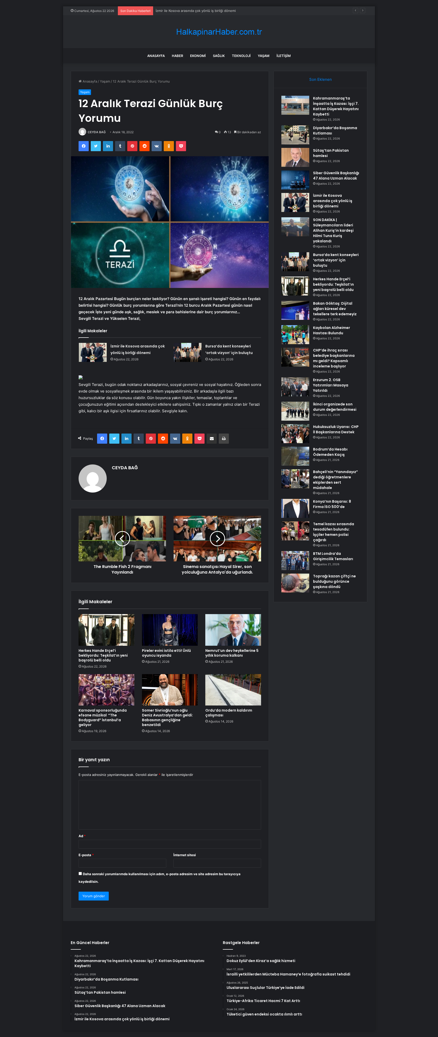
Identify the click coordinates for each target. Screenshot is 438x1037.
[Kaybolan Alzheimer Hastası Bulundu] (295, 334)
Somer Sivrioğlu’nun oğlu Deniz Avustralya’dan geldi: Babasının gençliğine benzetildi (167, 717)
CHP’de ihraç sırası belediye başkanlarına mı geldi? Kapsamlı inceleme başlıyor (334, 358)
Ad (82, 836)
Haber (177, 56)
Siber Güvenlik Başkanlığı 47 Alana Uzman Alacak (336, 175)
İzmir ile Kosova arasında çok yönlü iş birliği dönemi (196, 11)
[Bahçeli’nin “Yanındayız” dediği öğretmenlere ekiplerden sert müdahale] (295, 478)
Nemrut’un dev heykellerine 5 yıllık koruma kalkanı (232, 653)
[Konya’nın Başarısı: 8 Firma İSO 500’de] (295, 508)
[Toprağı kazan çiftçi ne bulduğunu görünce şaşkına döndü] (295, 583)
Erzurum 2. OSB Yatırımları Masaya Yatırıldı (330, 385)
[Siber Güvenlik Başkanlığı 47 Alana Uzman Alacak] (295, 179)
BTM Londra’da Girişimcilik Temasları (333, 556)
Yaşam (263, 56)
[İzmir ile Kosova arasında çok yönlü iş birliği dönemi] (93, 352)
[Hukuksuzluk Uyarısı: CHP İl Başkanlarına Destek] (295, 433)
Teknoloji (241, 56)
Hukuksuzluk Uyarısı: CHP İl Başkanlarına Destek (336, 429)
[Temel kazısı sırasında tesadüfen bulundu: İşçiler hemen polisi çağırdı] (295, 530)
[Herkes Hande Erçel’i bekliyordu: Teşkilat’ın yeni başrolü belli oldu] (106, 629)
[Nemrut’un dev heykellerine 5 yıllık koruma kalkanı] (233, 629)
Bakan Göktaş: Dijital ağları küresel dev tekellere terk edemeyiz (335, 309)
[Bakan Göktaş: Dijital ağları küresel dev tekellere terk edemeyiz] (295, 310)
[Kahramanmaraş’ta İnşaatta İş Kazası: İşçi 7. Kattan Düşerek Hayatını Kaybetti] (295, 105)
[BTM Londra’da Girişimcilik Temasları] (295, 560)
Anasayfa (156, 56)
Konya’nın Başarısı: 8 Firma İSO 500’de (332, 504)
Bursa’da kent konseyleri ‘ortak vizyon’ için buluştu (336, 260)
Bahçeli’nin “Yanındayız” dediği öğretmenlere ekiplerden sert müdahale (335, 479)
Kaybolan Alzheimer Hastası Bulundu (331, 330)
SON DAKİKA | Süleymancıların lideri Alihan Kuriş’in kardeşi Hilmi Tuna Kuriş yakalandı (333, 230)
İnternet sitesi (184, 855)
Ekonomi (198, 56)
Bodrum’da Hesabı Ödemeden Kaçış (330, 452)
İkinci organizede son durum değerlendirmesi (334, 407)
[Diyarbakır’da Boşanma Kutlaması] (295, 134)
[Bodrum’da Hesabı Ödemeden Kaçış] (295, 456)
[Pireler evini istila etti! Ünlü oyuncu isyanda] (170, 629)
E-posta (86, 855)
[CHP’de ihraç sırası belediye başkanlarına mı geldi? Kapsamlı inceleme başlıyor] (295, 357)
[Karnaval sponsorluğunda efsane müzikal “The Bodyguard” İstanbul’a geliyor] (106, 690)
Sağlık (219, 56)
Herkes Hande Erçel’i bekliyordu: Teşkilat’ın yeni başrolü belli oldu (103, 655)
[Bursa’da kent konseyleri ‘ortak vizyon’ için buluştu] (188, 352)
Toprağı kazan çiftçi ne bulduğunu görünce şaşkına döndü (334, 581)
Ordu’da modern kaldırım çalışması (228, 713)
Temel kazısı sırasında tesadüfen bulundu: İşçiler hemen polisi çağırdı (333, 531)
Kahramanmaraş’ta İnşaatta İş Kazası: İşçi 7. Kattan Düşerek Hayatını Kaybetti (336, 106)
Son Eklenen (320, 79)
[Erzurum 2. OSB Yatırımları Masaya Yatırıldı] (295, 386)
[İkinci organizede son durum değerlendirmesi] (295, 411)
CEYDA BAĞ (97, 132)
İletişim (284, 56)
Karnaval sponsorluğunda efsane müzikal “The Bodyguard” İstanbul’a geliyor (103, 717)
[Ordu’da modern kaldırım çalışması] (233, 690)
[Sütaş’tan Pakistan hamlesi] (295, 157)
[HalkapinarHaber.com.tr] (219, 32)
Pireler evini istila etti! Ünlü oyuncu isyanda (166, 653)
